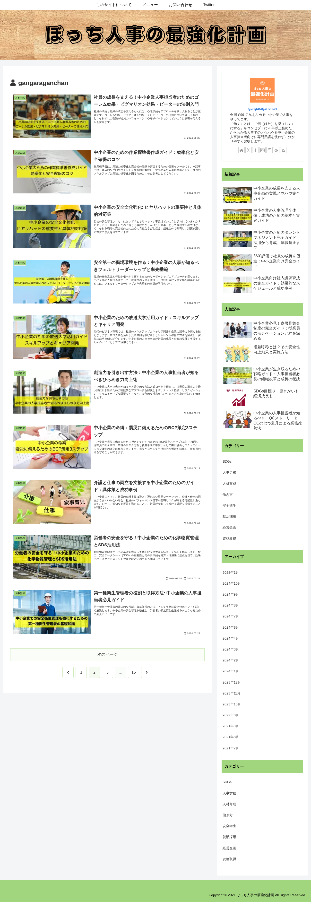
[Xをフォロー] (248, 150)
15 (133, 672)
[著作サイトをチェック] (241, 150)
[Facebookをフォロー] (255, 150)
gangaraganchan (262, 108)
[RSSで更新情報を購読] (283, 150)
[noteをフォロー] (269, 150)
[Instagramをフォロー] (262, 150)
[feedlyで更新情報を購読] (276, 150)
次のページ (107, 654)
